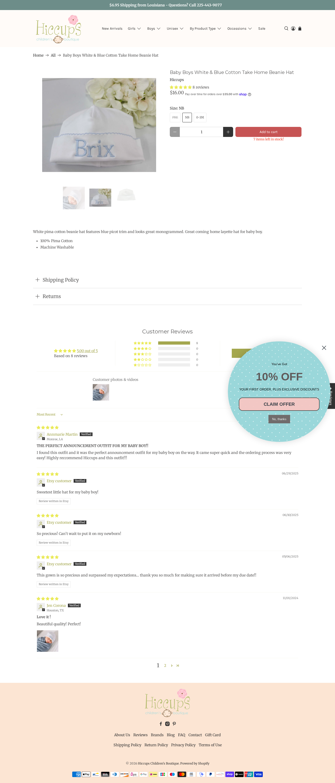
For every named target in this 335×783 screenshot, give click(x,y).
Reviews (140, 735)
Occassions (236, 28)
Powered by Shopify (194, 763)
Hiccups (177, 79)
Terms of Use (210, 745)
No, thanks (279, 419)
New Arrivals (112, 28)
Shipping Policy (127, 745)
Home (38, 55)
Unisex (172, 28)
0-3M (200, 117)
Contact (195, 735)
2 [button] (165, 665)
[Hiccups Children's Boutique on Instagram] (167, 725)
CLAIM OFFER (279, 404)
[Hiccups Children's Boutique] (58, 28)
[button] (181, 87)
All (53, 55)
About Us (122, 735)
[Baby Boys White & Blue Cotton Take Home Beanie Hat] (99, 125)
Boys (151, 28)
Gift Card (213, 735)
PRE (175, 117)
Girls (131, 28)
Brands (157, 735)
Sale (261, 28)
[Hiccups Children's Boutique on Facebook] (161, 725)
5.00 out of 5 (87, 350)
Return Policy (156, 745)
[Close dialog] (324, 347)
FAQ (181, 735)
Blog (171, 735)
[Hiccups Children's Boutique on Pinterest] (174, 725)
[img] (48, 427)
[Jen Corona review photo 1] (48, 641)
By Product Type (203, 28)
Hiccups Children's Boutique (158, 763)
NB (187, 117)
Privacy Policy (183, 745)
